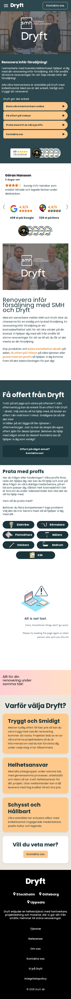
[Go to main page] (17, 5)
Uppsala (37, 902)
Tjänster (35, 929)
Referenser (35, 939)
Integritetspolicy (35, 979)
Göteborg (50, 894)
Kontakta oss (55, 5)
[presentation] (4, 206)
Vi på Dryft (35, 969)
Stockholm (25, 894)
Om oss (35, 949)
